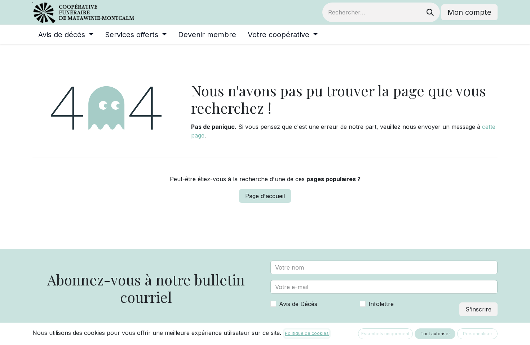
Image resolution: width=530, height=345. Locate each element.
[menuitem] (65, 34)
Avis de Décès (298, 303)
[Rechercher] (430, 12)
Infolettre (381, 303)
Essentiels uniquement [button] (385, 333)
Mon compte (469, 12)
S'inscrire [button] (478, 309)
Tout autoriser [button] (435, 333)
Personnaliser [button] (477, 333)
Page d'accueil (265, 196)
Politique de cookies (307, 333)
